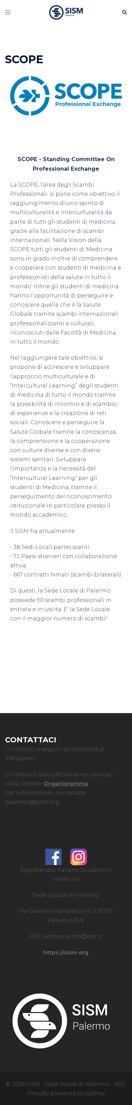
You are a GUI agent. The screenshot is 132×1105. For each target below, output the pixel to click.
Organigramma (66, 783)
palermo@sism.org (32, 802)
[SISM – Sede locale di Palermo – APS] (66, 12)
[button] (124, 12)
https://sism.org (66, 952)
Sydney (95, 1093)
